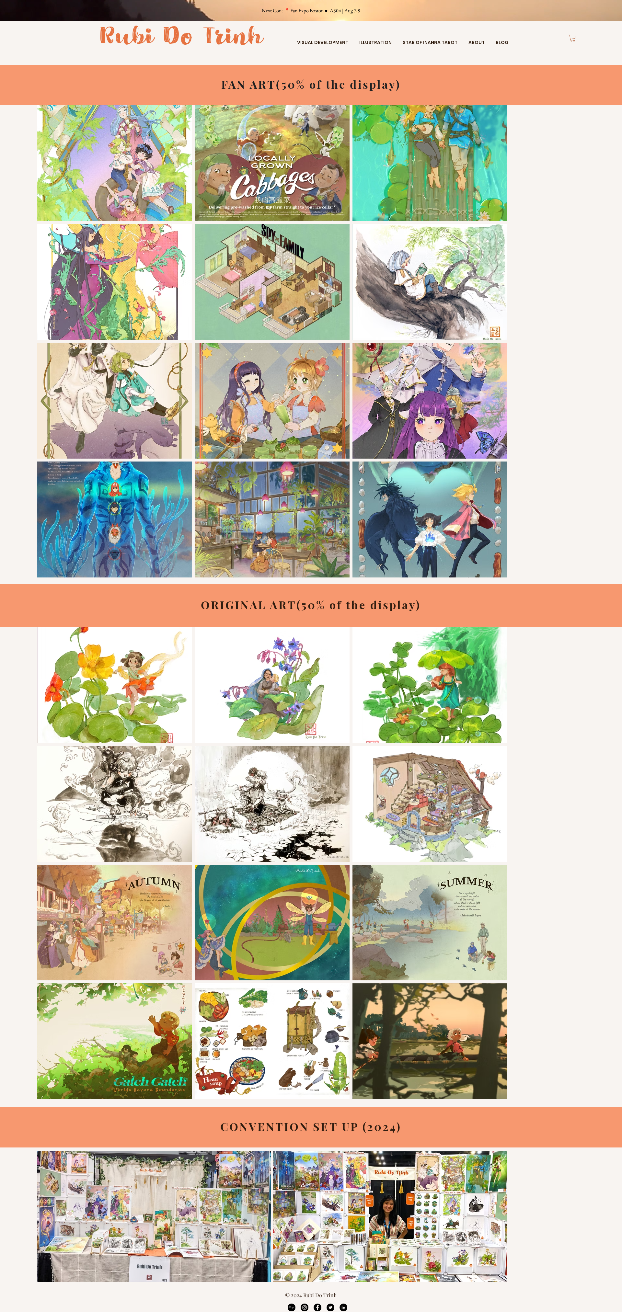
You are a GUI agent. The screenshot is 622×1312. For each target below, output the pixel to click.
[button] (323, 39)
